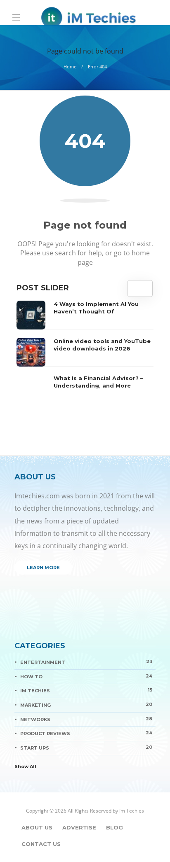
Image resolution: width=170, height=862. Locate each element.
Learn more (43, 567)
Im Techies (86, 690)
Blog (114, 827)
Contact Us (41, 844)
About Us (36, 827)
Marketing (86, 704)
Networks (86, 719)
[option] (85, 352)
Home (70, 66)
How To (86, 676)
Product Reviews (86, 733)
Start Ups (86, 747)
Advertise (79, 827)
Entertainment (86, 662)
